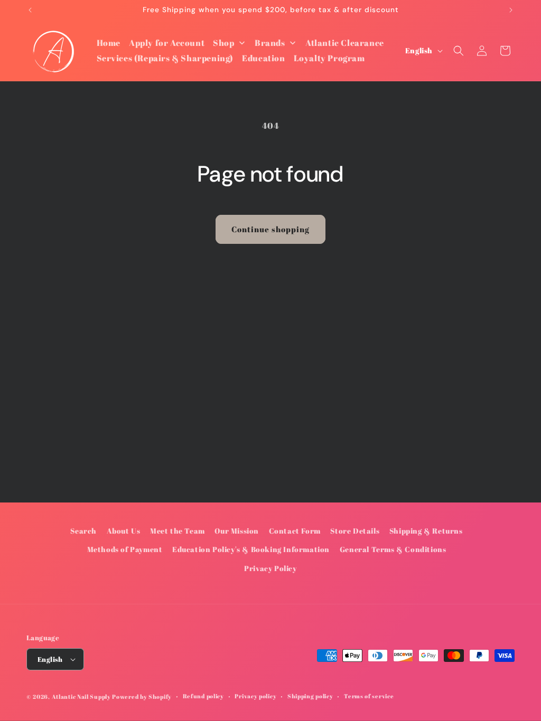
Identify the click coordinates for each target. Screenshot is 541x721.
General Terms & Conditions (393, 549)
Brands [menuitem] (270, 43)
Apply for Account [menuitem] (166, 43)
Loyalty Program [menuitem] (329, 58)
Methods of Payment (125, 549)
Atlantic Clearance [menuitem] (344, 43)
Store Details (354, 531)
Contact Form (295, 531)
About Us (124, 531)
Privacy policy (255, 696)
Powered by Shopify (142, 696)
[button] (458, 50)
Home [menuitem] (108, 43)
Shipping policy (310, 696)
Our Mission (236, 531)
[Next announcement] (511, 10)
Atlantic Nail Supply (81, 696)
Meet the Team (177, 531)
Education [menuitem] (263, 58)
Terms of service (369, 696)
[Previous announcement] (30, 10)
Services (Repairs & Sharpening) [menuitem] (165, 58)
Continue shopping (270, 229)
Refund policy (203, 696)
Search (83, 531)
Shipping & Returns (426, 531)
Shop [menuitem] (223, 43)
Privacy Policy (270, 568)
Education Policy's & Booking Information (251, 549)
